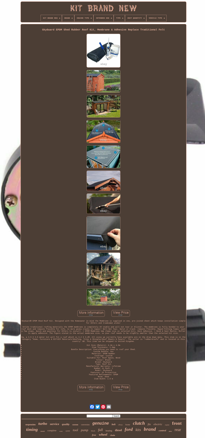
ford (129, 429)
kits (138, 430)
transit (43, 431)
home (127, 424)
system (68, 431)
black (93, 431)
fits (149, 424)
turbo (42, 423)
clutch (139, 423)
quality (65, 424)
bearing (109, 430)
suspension (30, 424)
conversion (85, 425)
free (94, 435)
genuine (100, 423)
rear (178, 429)
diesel (118, 430)
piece (170, 431)
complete (51, 430)
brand (150, 429)
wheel (103, 434)
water (61, 431)
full (100, 430)
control (162, 430)
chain (112, 435)
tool (75, 430)
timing (32, 429)
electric (158, 424)
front (177, 423)
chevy (120, 425)
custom (75, 425)
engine (167, 425)
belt (113, 424)
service (54, 424)
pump (84, 430)
